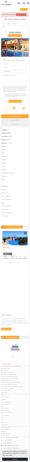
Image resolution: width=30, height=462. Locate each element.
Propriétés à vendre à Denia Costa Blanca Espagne (12, 386)
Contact (3, 417)
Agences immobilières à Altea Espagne (9, 378)
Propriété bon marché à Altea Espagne (9, 376)
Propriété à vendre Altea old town (8, 374)
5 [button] (15, 262)
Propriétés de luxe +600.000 (7, 388)
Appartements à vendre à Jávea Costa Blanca (11, 366)
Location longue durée (6, 402)
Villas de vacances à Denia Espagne (8, 384)
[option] (15, 47)
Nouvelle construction (6, 404)
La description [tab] (15, 120)
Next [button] (27, 47)
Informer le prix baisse (15, 35)
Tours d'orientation (5, 415)
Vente (2, 406)
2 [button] (10, 262)
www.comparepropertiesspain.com (11, 448)
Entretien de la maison (6, 433)
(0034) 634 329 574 (7, 442)
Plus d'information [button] (7, 455)
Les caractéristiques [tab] (15, 116)
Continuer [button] (15, 459)
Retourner (24, 9)
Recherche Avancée (21, 14)
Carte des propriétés (5, 390)
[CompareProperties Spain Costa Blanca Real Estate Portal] (6, 3)
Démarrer (3, 394)
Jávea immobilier (5, 370)
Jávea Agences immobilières (7, 372)
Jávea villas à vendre (5, 368)
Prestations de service (6, 427)
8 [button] (19, 262)
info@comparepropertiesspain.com (11, 445)
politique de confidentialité (13, 95)
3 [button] (12, 262)
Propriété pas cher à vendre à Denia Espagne (11, 382)
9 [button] (21, 262)
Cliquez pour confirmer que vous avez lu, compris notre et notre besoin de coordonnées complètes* (16, 95)
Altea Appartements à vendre (7, 380)
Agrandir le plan (6, 329)
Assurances (3, 431)
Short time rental (5, 408)
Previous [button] (3, 47)
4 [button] (13, 262)
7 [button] (18, 262)
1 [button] (9, 262)
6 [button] (16, 262)
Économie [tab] (15, 124)
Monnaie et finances (5, 429)
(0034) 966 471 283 (7, 440)
